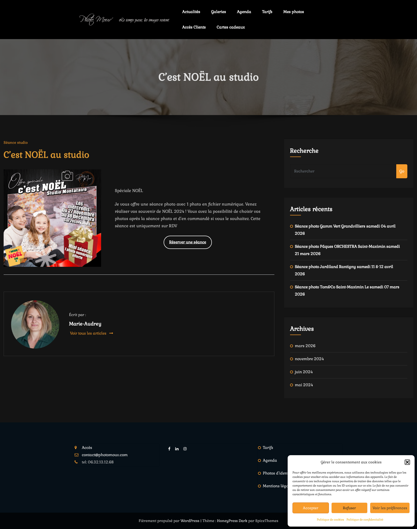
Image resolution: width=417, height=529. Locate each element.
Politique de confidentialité (365, 520)
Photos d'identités (279, 473)
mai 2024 (304, 384)
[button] (407, 462)
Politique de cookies (330, 520)
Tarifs (267, 11)
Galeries (218, 11)
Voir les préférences (390, 508)
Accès (87, 447)
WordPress (190, 520)
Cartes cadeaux (231, 27)
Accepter (310, 508)
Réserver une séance (187, 242)
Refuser (349, 508)
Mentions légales (278, 485)
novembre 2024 (309, 358)
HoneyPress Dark (232, 520)
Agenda (244, 11)
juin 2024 (304, 371)
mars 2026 (305, 345)
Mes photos (293, 11)
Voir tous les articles (88, 333)
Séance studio (16, 142)
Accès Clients (194, 27)
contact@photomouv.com (105, 454)
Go (401, 171)
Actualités (191, 11)
